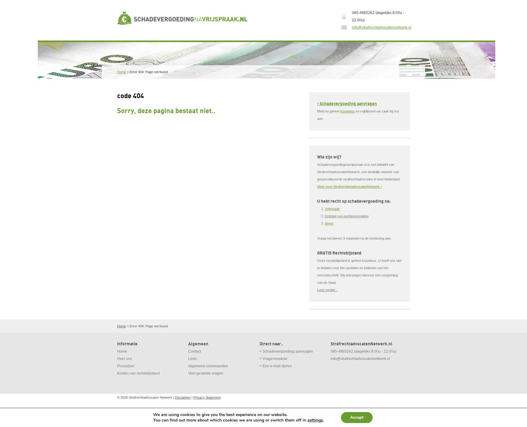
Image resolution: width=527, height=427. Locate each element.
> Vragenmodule (273, 359)
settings (315, 420)
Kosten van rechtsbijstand (138, 373)
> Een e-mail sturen (276, 366)
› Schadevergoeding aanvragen (347, 103)
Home (121, 72)
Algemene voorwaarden (208, 366)
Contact (194, 351)
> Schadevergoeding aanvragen (286, 351)
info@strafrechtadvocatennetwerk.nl (381, 27)
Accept (357, 417)
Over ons (124, 359)
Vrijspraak (332, 209)
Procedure (125, 366)
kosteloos (347, 111)
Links (192, 359)
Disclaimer (183, 397)
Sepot (329, 223)
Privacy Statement (206, 397)
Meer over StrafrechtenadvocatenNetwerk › (349, 186)
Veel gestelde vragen (205, 373)
